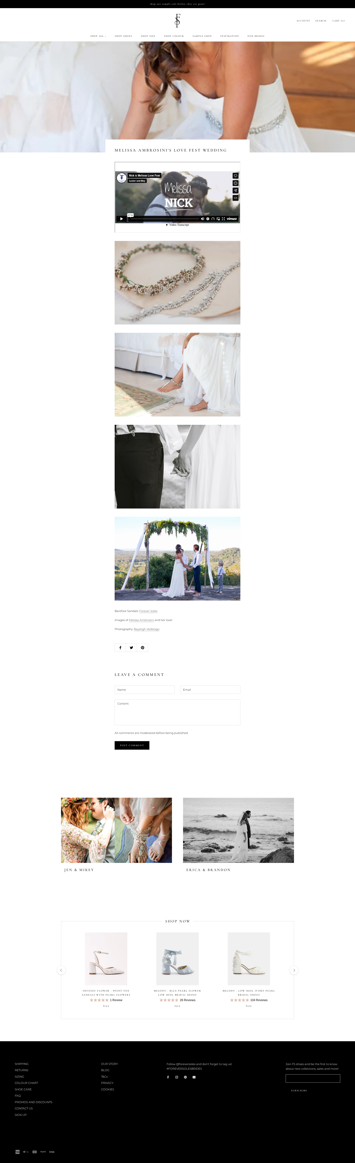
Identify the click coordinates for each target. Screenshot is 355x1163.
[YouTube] (194, 1077)
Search (320, 20)
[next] (294, 970)
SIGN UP (21, 1115)
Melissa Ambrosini (141, 620)
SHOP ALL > (98, 36)
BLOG (105, 1070)
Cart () (338, 20)
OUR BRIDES (256, 36)
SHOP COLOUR (174, 36)
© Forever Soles (27, 1143)
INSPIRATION (229, 36)
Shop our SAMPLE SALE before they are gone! (177, 4)
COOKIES (107, 1089)
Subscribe (299, 1090)
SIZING (19, 1076)
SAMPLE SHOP (202, 36)
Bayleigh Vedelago (146, 629)
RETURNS (21, 1070)
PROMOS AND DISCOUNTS (33, 1102)
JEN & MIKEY (79, 870)
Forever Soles (148, 611)
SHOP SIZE (148, 36)
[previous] (61, 970)
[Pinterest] (185, 1077)
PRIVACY (107, 1083)
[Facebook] (168, 1077)
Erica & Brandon (208, 870)
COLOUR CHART (26, 1083)
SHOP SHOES (123, 36)
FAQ (18, 1095)
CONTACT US (24, 1108)
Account (303, 20)
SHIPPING (22, 1064)
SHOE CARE (23, 1089)
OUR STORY (109, 1064)
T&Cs (104, 1076)
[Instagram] (176, 1077)
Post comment (132, 745)
